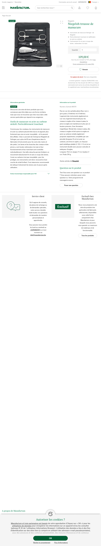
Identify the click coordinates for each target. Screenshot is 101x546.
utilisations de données (21, 526)
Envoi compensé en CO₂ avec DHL (83, 64)
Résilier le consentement (41, 542)
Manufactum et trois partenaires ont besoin (29, 523)
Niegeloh (75, 161)
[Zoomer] (61, 66)
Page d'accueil (6, 15)
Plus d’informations (61, 542)
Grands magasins (7, 2)
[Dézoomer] (58, 66)
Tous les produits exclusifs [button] (87, 236)
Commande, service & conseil (72, 2)
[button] (61, 22)
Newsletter (18, 2)
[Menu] (3, 7)
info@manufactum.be (38, 235)
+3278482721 (35, 230)
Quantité (75, 50)
